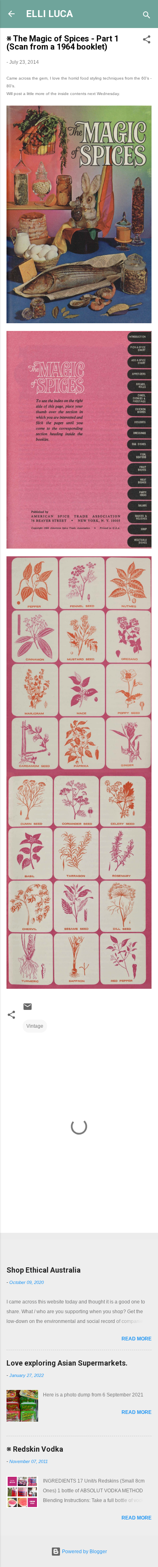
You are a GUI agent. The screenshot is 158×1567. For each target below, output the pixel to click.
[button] (147, 41)
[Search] (147, 16)
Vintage (34, 1026)
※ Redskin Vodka (34, 1449)
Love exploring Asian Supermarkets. (67, 1363)
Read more (137, 1339)
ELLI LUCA (49, 13)
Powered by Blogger (84, 1551)
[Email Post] (27, 1010)
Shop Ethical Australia (43, 1270)
